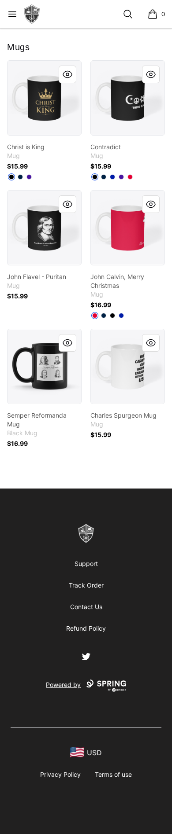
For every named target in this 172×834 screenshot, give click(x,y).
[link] (44, 98)
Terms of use (113, 774)
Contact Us (86, 606)
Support (86, 563)
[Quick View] (67, 74)
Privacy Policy (60, 774)
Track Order (86, 585)
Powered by (63, 684)
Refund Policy (86, 628)
